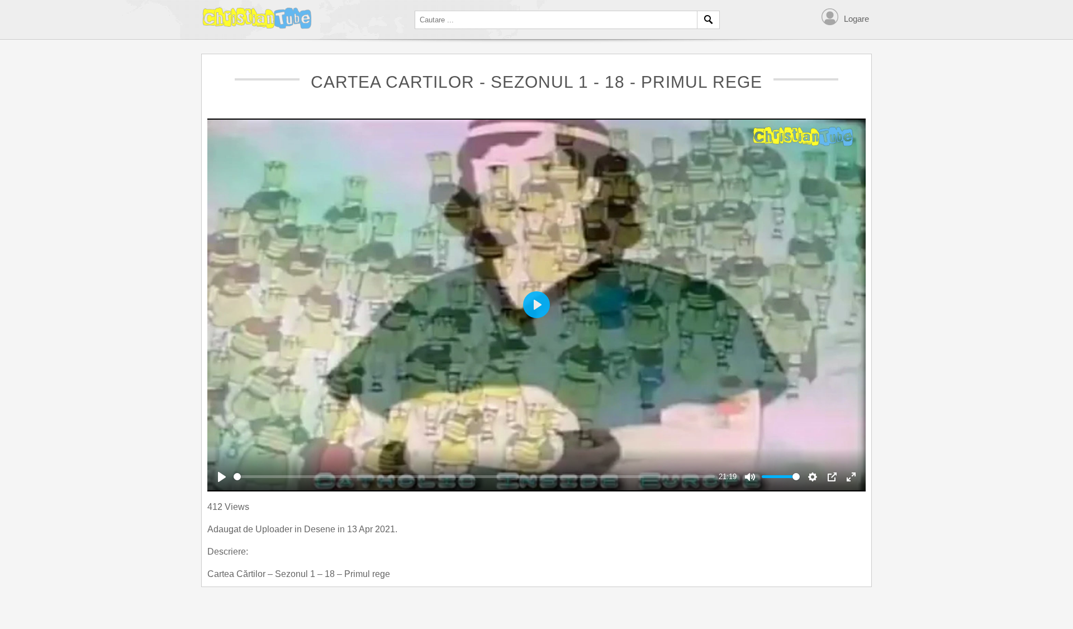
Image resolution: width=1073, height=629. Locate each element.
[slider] (474, 476)
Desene (321, 529)
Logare (856, 18)
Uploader (275, 529)
